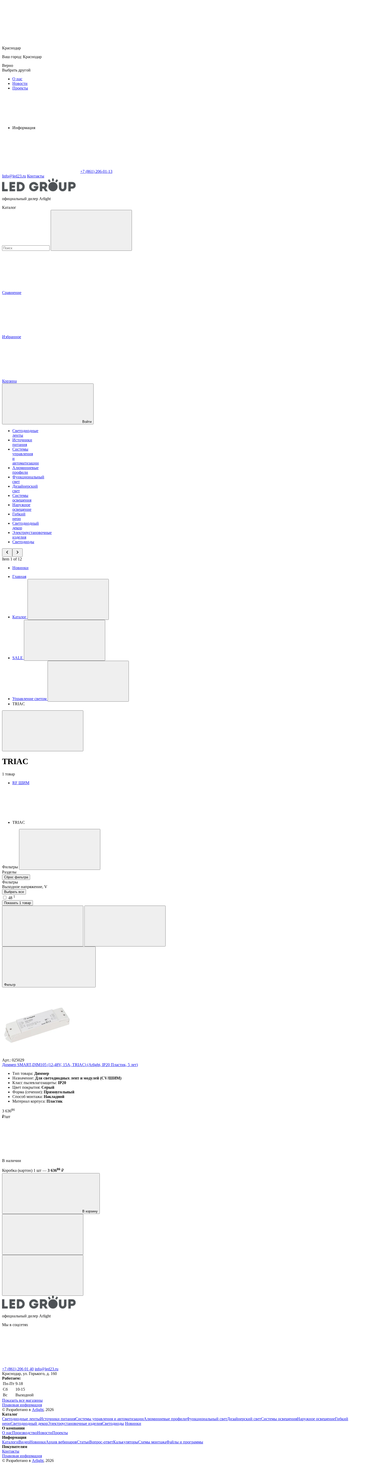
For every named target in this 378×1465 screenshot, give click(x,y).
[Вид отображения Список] (125, 926)
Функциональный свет (207, 1419)
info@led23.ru (46, 1369)
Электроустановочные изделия (75, 1423)
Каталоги (10, 1442)
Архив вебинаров (61, 1442)
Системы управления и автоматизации (109, 1419)
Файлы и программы (184, 1442)
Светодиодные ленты (21, 1419)
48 (11, 898)
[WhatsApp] (40, 171)
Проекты (20, 88)
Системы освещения (21, 497)
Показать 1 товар (17, 903)
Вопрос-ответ (101, 1442)
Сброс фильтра (16, 877)
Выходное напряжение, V (24, 887)
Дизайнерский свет (244, 1419)
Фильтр (10, 985)
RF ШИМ (20, 783)
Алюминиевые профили (25, 470)
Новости (20, 83)
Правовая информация (22, 1405)
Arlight (37, 1409)
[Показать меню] (68, 599)
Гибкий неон (18, 516)
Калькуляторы (125, 1442)
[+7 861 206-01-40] (117, 1364)
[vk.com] (40, 1364)
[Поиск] (91, 230)
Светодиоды (23, 542)
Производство (24, 1433)
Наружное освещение (21, 507)
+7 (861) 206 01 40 (18, 1369)
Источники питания (22, 442)
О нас (17, 79)
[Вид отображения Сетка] (42, 926)
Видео (24, 1442)
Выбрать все (14, 892)
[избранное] (42, 1275)
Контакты (35, 176)
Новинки (20, 568)
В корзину (89, 1211)
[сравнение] (42, 1234)
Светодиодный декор (29, 1423)
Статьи (83, 1442)
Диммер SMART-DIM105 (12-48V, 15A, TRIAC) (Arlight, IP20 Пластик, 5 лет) (70, 1064)
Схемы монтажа (152, 1442)
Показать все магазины (22, 1400)
